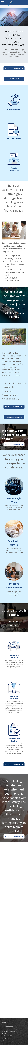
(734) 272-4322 (9, 1026)
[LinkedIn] (6, 1041)
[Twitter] (4, 1041)
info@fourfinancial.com (7, 1038)
